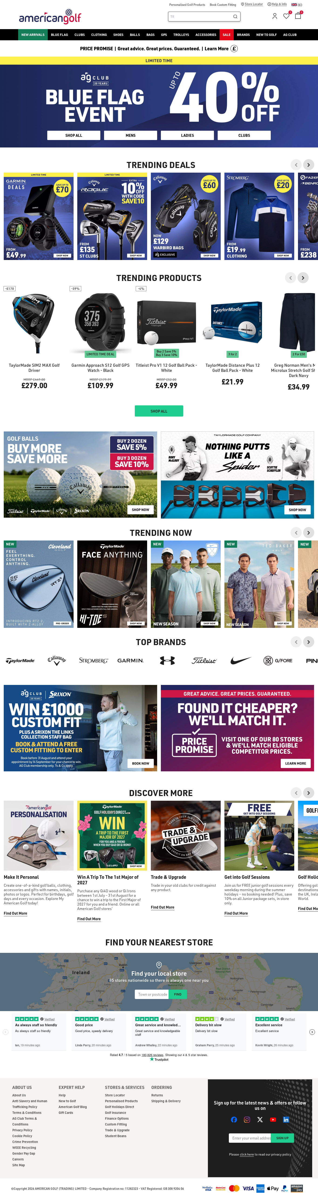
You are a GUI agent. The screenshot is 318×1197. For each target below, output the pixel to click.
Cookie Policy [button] (187, 601)
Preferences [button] (167, 607)
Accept (178, 618)
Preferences (140, 618)
